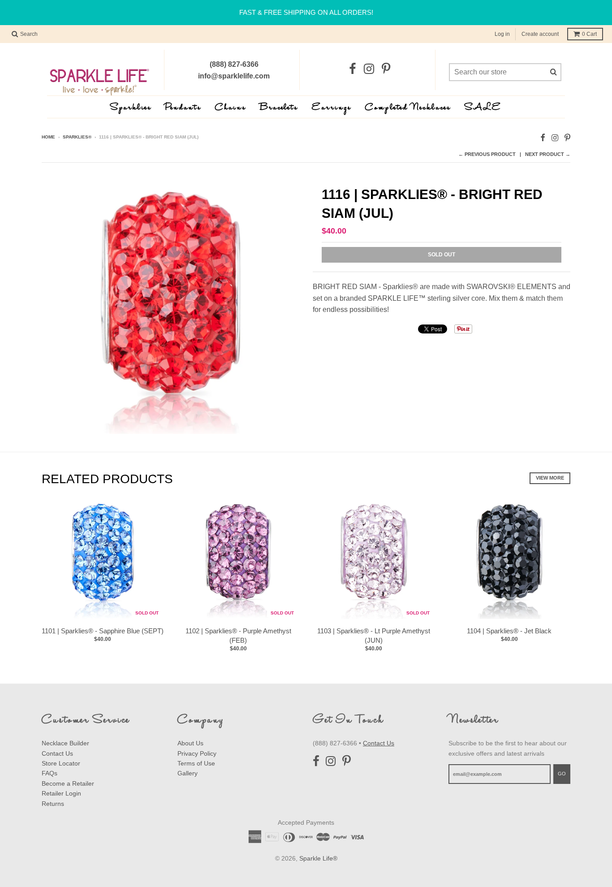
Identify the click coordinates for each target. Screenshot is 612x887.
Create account (540, 34)
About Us (190, 743)
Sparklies (131, 108)
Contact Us (57, 753)
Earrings (332, 108)
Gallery (187, 773)
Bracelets (279, 108)
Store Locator (61, 763)
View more (550, 477)
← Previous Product (487, 154)
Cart (589, 34)
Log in (502, 34)
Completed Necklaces (408, 108)
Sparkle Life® (318, 858)
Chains (230, 108)
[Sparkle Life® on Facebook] (352, 69)
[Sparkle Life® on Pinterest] (386, 69)
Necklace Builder (65, 743)
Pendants (183, 108)
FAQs (49, 773)
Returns (53, 803)
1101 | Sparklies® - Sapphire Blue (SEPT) (103, 631)
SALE (483, 108)
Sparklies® (77, 136)
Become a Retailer (68, 783)
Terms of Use (196, 763)
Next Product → (547, 154)
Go (562, 773)
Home (48, 136)
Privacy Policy (196, 753)
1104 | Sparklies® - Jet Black (509, 631)
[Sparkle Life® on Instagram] (369, 69)
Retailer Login (61, 793)
